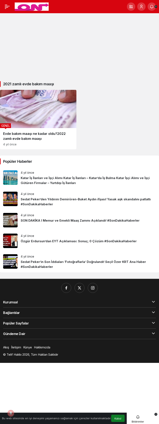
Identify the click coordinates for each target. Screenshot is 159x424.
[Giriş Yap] (141, 6)
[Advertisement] (79, 45)
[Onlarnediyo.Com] (32, 6)
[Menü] (7, 6)
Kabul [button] (117, 418)
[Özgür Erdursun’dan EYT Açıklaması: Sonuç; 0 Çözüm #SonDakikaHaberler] (79, 240)
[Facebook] (66, 288)
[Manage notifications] (10, 413)
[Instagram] (93, 288)
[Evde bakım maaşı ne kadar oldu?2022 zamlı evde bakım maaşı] (38, 119)
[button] (131, 6)
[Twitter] (79, 288)
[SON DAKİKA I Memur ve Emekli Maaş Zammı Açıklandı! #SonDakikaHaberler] (79, 220)
